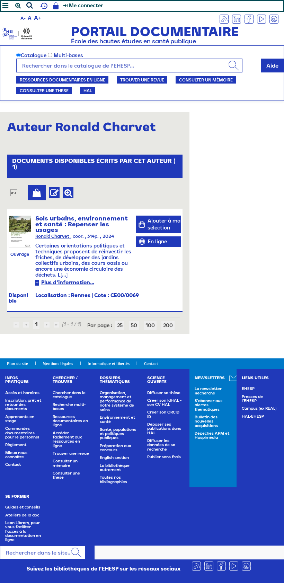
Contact (151, 363)
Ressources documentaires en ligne (62, 79)
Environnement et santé (117, 419)
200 (168, 325)
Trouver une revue (142, 79)
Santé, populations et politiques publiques (118, 433)
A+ (38, 18)
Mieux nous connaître (16, 455)
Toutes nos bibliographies (113, 479)
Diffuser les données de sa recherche (161, 444)
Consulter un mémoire (206, 79)
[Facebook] (249, 18)
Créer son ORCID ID (163, 414)
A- (23, 18)
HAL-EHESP (253, 416)
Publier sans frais (164, 457)
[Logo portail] (17, 33)
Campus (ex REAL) (259, 408)
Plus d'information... (67, 282)
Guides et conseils (22, 507)
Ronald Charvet (52, 236)
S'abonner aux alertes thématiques (208, 405)
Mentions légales (58, 363)
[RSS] (224, 18)
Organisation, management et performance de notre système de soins (117, 401)
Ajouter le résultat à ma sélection (37, 192)
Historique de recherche (43, 5)
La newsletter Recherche (208, 390)
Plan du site (17, 363)
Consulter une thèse (44, 90)
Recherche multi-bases (69, 406)
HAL (87, 90)
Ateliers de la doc (22, 515)
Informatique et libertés (109, 363)
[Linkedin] (236, 18)
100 (150, 325)
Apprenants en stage (19, 419)
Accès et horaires (22, 393)
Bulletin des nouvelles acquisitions (206, 421)
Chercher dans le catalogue (69, 395)
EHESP (248, 388)
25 (120, 325)
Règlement (15, 445)
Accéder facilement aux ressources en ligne (67, 439)
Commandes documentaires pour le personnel (22, 432)
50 (134, 325)
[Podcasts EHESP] (273, 18)
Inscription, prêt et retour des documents (23, 404)
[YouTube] (261, 18)
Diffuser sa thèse (163, 393)
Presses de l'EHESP (252, 398)
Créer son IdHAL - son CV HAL (164, 402)
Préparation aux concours (115, 448)
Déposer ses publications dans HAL (164, 428)
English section (114, 457)
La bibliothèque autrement (115, 467)
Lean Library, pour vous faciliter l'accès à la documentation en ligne (23, 531)
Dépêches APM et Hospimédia (212, 435)
